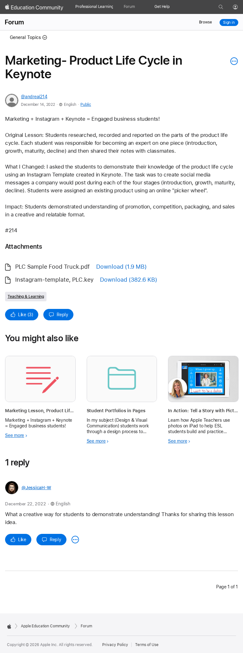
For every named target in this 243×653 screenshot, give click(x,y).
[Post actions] (232, 61)
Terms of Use (147, 645)
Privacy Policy (115, 645)
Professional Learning (94, 6)
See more (14, 435)
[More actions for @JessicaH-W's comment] (75, 539)
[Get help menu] (172, 7)
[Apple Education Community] (34, 7)
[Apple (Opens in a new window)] (9, 626)
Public (85, 104)
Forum (129, 6)
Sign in (229, 22)
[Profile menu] (239, 7)
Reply (62, 314)
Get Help (162, 6)
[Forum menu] (138, 7)
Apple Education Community (45, 626)
